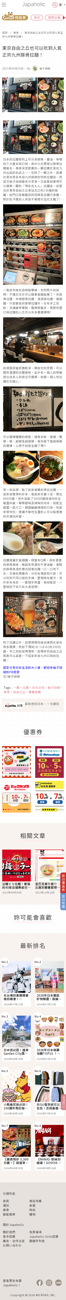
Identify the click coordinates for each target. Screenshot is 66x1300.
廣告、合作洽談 (14, 1241)
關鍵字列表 (37, 1241)
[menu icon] (4, 4)
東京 (37, 17)
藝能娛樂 (9, 1214)
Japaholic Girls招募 (43, 1236)
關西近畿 (54, 17)
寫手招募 (9, 1236)
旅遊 (32, 1205)
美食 (16, 32)
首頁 (5, 32)
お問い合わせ (12, 1245)
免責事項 (35, 1232)
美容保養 (35, 1201)
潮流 (6, 1205)
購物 (32, 1214)
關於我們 (9, 1232)
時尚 (32, 1210)
